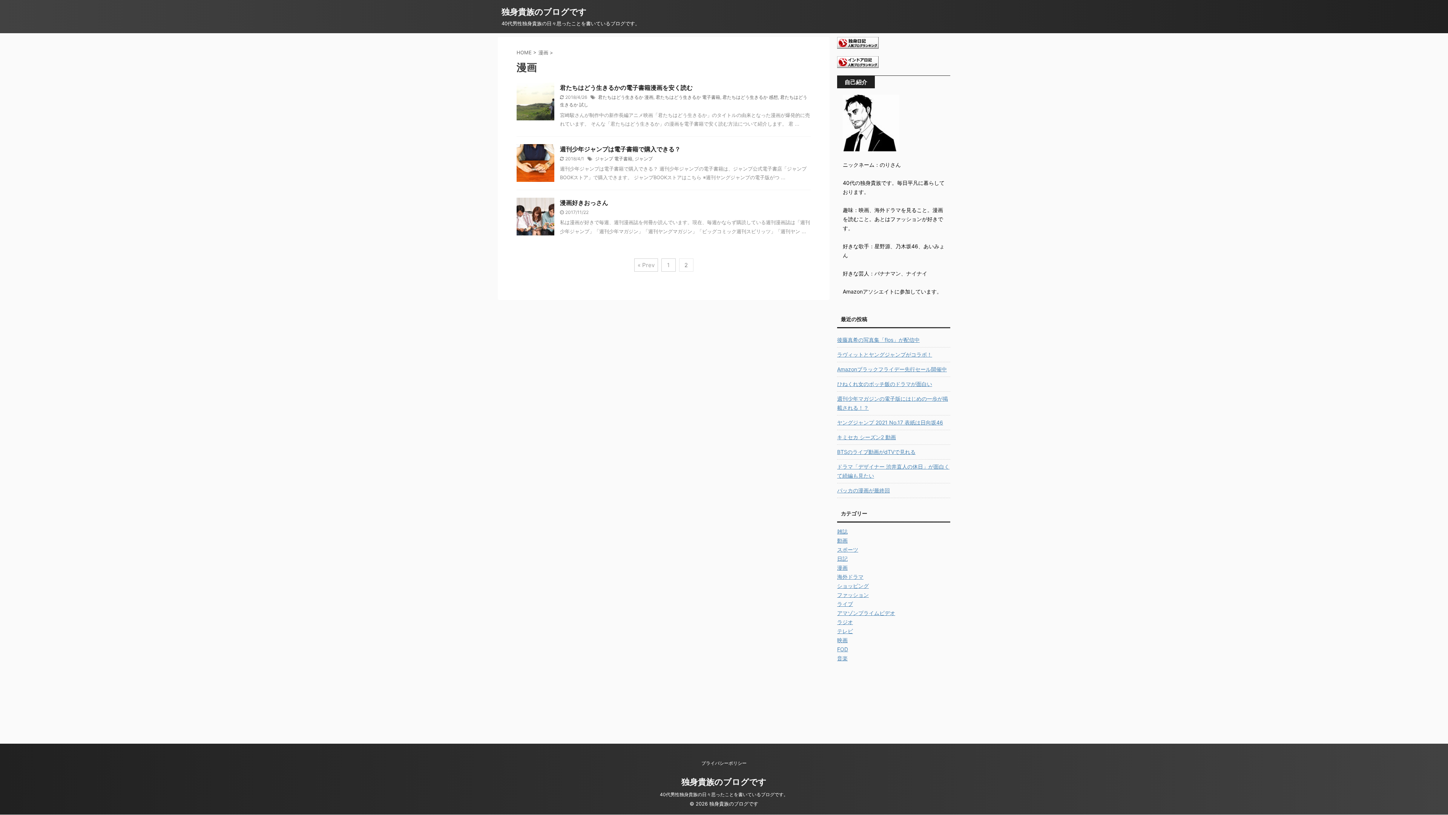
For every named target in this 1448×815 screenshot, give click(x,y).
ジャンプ (644, 158)
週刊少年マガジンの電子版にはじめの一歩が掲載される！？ (892, 403)
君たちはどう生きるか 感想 (750, 97)
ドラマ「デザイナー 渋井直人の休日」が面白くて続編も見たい (893, 471)
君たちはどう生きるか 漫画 (625, 97)
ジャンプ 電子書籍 (613, 158)
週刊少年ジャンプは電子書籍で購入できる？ (620, 149)
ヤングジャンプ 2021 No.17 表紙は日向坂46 (890, 422)
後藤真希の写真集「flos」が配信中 (878, 340)
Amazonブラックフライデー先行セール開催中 (892, 369)
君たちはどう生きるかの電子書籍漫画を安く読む (626, 87)
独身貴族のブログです (544, 12)
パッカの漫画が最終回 (863, 490)
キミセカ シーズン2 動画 (866, 437)
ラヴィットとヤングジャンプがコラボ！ (884, 354)
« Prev (646, 265)
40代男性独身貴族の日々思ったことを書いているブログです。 (724, 794)
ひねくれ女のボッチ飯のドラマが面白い (884, 384)
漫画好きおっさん (584, 202)
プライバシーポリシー (724, 763)
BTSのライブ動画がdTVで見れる (876, 452)
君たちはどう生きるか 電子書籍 (688, 97)
